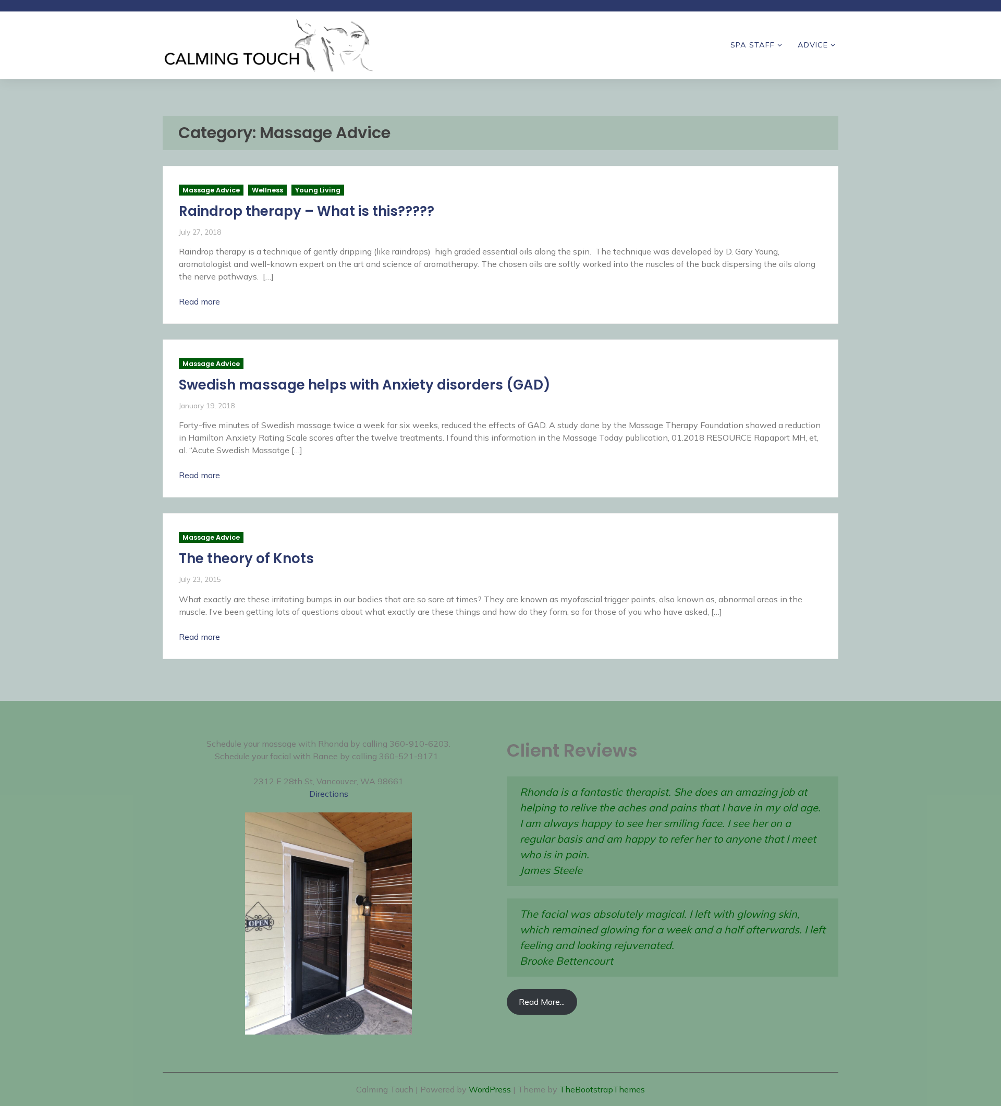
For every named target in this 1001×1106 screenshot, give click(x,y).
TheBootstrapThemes (602, 1089)
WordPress (490, 1089)
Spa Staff (752, 45)
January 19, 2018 (207, 405)
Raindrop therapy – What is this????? (306, 211)
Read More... (542, 1001)
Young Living (317, 190)
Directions (328, 793)
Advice (813, 45)
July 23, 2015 (200, 579)
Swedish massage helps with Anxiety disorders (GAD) (365, 384)
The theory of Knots (246, 558)
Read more (199, 301)
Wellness (267, 190)
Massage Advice (211, 190)
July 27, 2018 (200, 231)
